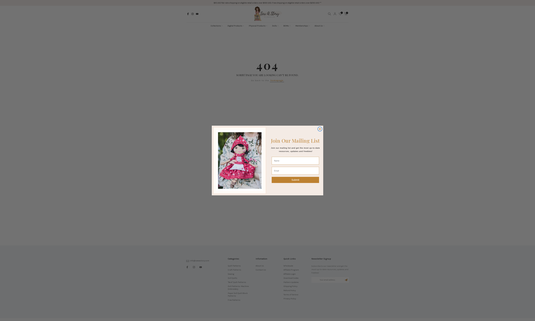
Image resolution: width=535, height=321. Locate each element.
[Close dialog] (320, 129)
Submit (295, 180)
